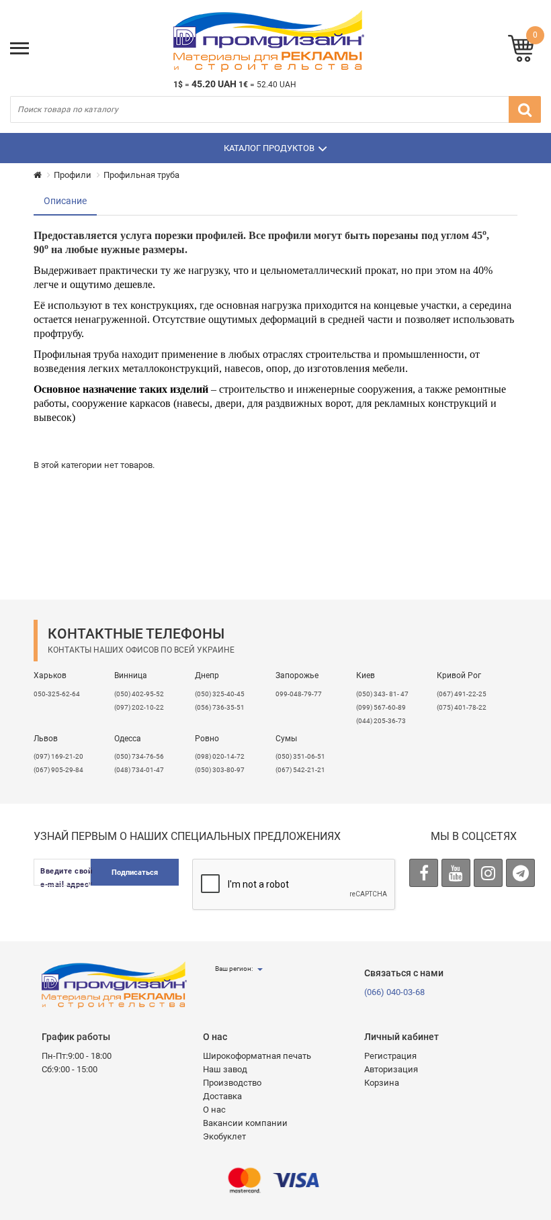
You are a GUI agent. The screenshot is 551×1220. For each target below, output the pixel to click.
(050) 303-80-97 (220, 769)
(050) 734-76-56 (139, 756)
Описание (65, 200)
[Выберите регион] (259, 968)
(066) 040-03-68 (394, 992)
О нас (214, 1110)
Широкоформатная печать (257, 1056)
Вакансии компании (245, 1123)
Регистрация (390, 1056)
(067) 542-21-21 (300, 769)
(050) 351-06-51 (300, 756)
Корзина (381, 1083)
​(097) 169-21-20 (58, 756)
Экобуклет (224, 1136)
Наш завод (225, 1069)
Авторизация (391, 1069)
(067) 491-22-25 (461, 694)
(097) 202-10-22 (139, 707)
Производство (232, 1083)
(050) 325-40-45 (220, 694)
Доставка (222, 1096)
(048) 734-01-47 (139, 769)
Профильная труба (141, 175)
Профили (72, 175)
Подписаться (135, 872)
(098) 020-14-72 (220, 756)
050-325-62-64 (57, 694)
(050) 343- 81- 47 (382, 694)
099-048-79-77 (299, 694)
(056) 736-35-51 (220, 707)
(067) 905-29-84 (58, 769)
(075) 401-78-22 (461, 707)
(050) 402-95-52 (139, 694)
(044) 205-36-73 (381, 720)
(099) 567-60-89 (381, 707)
